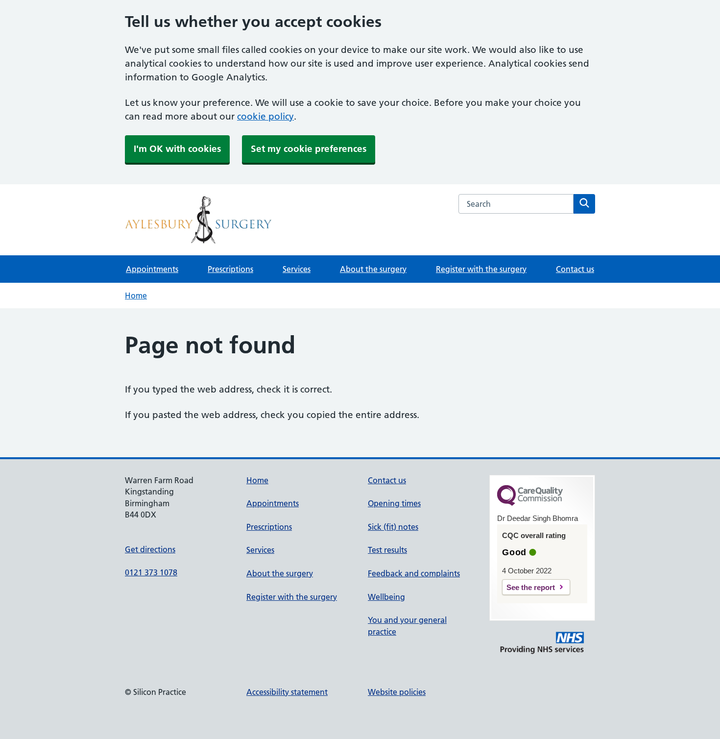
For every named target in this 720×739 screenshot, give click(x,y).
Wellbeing (386, 597)
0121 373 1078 (151, 572)
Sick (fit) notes (393, 527)
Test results (387, 550)
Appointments (152, 269)
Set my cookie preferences (308, 148)
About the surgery (373, 269)
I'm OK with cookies (177, 148)
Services (297, 269)
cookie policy (265, 116)
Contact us (575, 269)
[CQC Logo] (530, 503)
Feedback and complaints (414, 573)
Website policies (397, 692)
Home (136, 295)
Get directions (150, 549)
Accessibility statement (287, 692)
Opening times (394, 503)
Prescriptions (230, 269)
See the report (530, 587)
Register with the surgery (481, 269)
